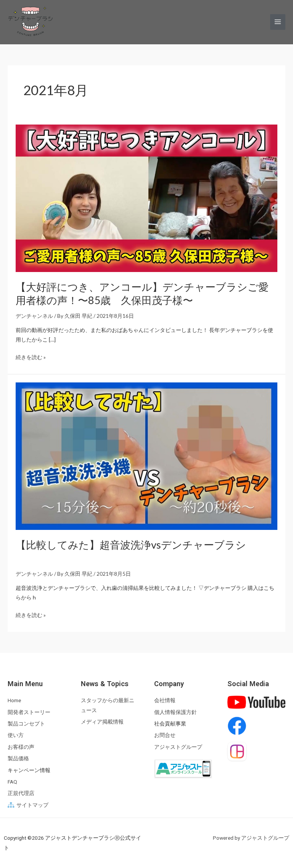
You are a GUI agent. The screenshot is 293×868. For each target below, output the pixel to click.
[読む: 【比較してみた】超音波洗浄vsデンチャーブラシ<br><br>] (147, 455)
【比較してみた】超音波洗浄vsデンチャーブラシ (131, 544)
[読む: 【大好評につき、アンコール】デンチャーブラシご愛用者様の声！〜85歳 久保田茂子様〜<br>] (147, 197)
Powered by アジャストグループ (251, 838)
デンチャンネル (34, 316)
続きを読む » (31, 357)
